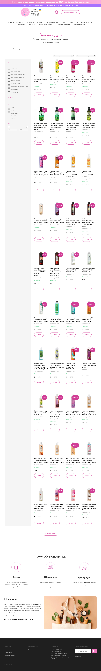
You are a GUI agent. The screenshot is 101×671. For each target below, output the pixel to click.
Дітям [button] (31, 24)
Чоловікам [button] (21, 24)
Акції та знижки (79, 24)
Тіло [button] (64, 22)
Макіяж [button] (39, 22)
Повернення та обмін (9, 655)
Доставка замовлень (9, 649)
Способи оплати (8, 652)
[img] (56, 12)
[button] (70, 12)
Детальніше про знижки (78, 2)
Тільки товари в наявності (17, 100)
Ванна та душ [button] (86, 22)
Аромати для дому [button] (63, 24)
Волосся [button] (73, 22)
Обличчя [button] (29, 22)
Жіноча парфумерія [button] (15, 22)
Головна (6, 49)
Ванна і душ (17, 49)
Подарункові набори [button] (45, 24)
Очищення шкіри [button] (52, 22)
